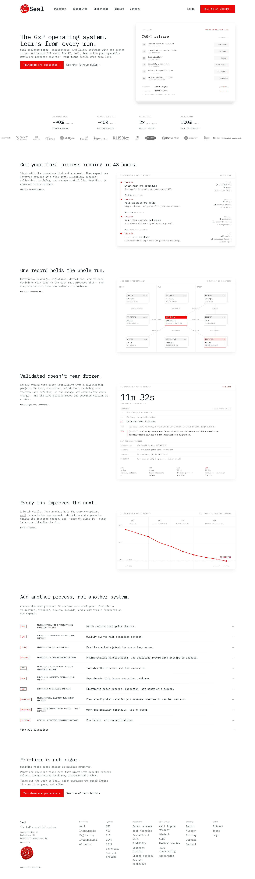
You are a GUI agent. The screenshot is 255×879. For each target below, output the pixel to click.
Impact (190, 826)
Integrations (88, 839)
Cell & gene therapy (167, 828)
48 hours (85, 844)
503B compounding (167, 849)
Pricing (191, 835)
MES (108, 830)
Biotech (164, 834)
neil (77, 53)
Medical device (169, 843)
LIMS (109, 839)
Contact (191, 844)
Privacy (218, 826)
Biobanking (166, 855)
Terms (216, 830)
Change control (143, 855)
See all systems (111, 855)
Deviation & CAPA (141, 837)
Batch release (142, 826)
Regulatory (86, 835)
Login (216, 835)
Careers (191, 839)
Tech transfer (142, 830)
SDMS (109, 844)
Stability (139, 843)
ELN (108, 835)
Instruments (87, 830)
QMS (108, 826)
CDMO (162, 838)
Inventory (112, 848)
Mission (191, 830)
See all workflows (139, 862)
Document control (139, 849)
